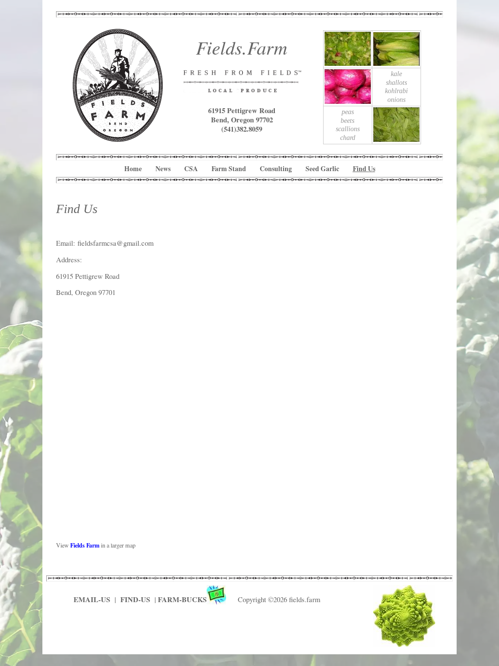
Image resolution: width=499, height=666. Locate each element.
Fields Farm (84, 545)
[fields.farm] (118, 138)
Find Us (364, 169)
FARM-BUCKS (182, 599)
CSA (191, 169)
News (163, 169)
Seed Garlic (322, 169)
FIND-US (136, 599)
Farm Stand (228, 169)
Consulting (276, 169)
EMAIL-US (92, 599)
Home (133, 169)
